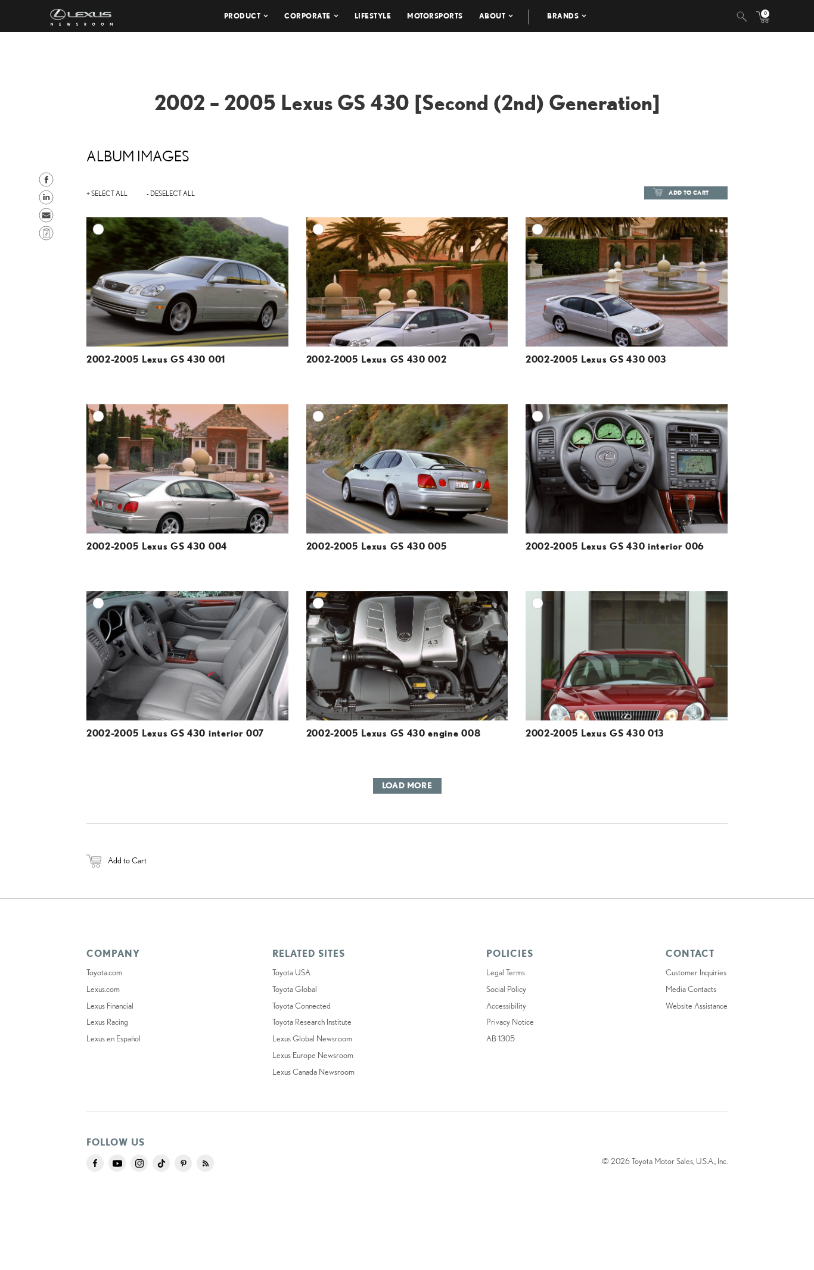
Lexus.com (103, 989)
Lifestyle (373, 16)
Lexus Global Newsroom (312, 1038)
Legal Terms (505, 972)
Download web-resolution (260, 261)
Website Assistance (697, 1005)
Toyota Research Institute (312, 1021)
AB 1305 (500, 1038)
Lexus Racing (107, 1021)
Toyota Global (294, 989)
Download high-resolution (258, 249)
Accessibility (506, 1005)
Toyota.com (104, 972)
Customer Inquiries (696, 972)
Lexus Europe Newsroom (312, 1055)
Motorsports (435, 16)
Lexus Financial (109, 1005)
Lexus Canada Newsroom (313, 1071)
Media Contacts (691, 989)
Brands (563, 16)
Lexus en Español (113, 1038)
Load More (407, 785)
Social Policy (506, 989)
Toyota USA (291, 972)
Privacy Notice (510, 1021)
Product (242, 16)
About (492, 16)
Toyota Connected (301, 1005)
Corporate (307, 16)
